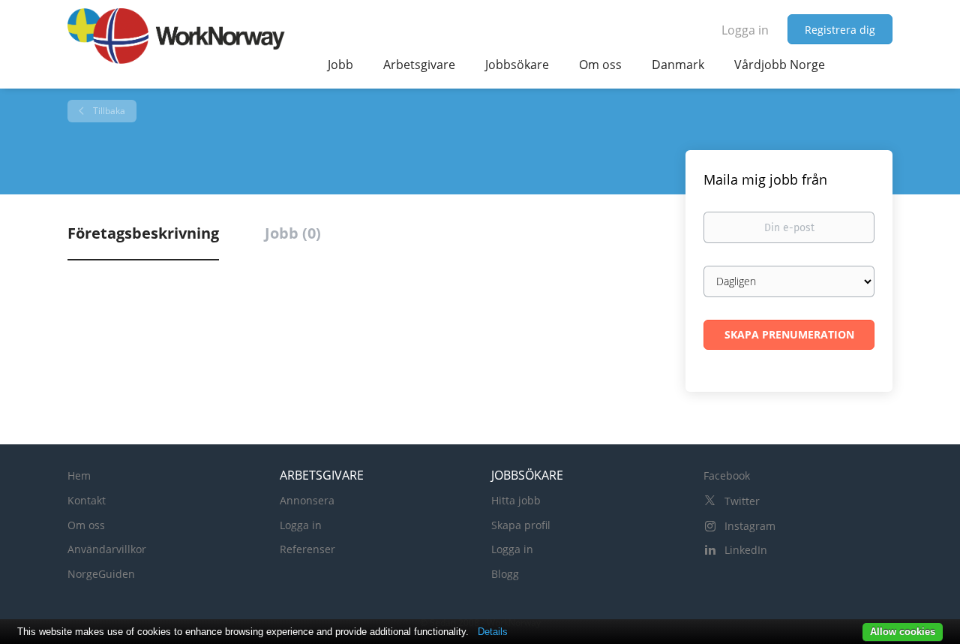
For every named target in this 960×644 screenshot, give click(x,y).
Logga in (745, 30)
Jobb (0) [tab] (293, 233)
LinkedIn (745, 550)
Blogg (505, 574)
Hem (79, 475)
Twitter (742, 501)
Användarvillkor (107, 549)
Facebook (727, 475)
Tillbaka (108, 110)
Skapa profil (520, 525)
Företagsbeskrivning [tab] (143, 233)
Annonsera (307, 500)
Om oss (86, 525)
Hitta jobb (516, 500)
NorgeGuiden (101, 574)
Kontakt (87, 500)
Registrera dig (840, 30)
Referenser (307, 549)
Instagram (750, 526)
